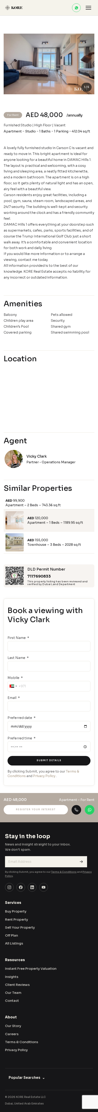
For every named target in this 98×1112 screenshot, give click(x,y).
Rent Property (16, 920)
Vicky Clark (36, 456)
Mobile (14, 678)
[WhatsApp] (76, 7)
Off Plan (11, 935)
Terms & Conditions (64, 871)
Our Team (13, 993)
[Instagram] (9, 887)
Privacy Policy (44, 776)
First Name (17, 638)
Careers (11, 1034)
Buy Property (15, 911)
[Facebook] (20, 887)
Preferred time (20, 738)
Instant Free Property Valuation (31, 969)
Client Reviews (17, 985)
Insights (11, 977)
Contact (12, 1001)
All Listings (14, 943)
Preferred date (20, 718)
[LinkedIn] (32, 887)
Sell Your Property (20, 927)
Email (12, 698)
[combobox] (13, 686)
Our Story (13, 1026)
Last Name (17, 658)
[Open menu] (88, 7)
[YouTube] (43, 887)
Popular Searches (27, 1077)
